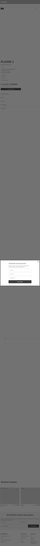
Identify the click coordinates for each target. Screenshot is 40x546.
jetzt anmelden (20, 281)
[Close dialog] (38, 262)
